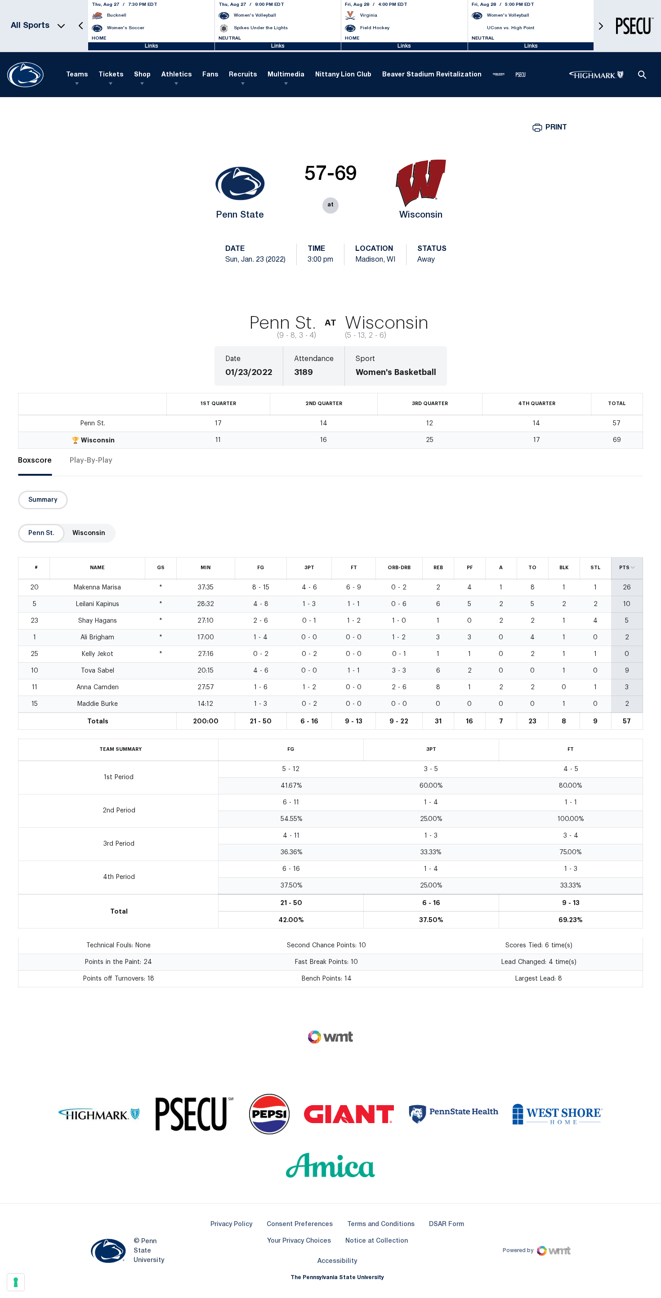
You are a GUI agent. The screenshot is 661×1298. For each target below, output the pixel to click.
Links (151, 46)
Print (556, 128)
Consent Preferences (300, 1224)
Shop (142, 75)
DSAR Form (446, 1224)
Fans (210, 75)
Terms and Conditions (381, 1224)
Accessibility (337, 1261)
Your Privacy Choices (299, 1241)
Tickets (110, 75)
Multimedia (286, 75)
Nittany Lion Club (343, 75)
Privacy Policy (231, 1224)
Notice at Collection (376, 1241)
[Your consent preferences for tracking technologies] (15, 1282)
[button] (81, 26)
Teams (77, 75)
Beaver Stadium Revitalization (432, 75)
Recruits (243, 75)
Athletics (176, 75)
